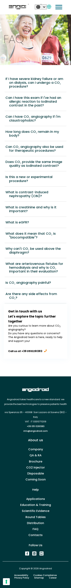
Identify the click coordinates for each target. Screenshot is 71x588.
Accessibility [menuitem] (21, 575)
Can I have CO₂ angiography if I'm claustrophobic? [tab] (34, 118)
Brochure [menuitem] (35, 461)
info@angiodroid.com (35, 431)
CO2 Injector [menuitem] (35, 467)
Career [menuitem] (53, 578)
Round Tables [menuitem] (35, 517)
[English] (41, 6)
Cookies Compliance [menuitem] (45, 575)
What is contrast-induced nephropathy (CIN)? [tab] (28, 194)
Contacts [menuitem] (35, 535)
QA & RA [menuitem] (35, 455)
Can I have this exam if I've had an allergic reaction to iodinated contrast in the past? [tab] (35, 101)
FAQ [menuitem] (35, 529)
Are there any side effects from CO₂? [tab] (33, 296)
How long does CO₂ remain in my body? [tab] (34, 133)
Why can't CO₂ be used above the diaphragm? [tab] (35, 250)
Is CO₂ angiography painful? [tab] (30, 282)
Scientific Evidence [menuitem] (35, 511)
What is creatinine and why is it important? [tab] (32, 209)
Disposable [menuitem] (35, 473)
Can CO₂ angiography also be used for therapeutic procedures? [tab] (36, 148)
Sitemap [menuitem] (39, 578)
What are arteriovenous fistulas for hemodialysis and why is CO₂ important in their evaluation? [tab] (36, 267)
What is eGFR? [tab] (19, 222)
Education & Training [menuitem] (35, 505)
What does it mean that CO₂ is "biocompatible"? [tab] (32, 235)
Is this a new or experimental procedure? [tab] (30, 179)
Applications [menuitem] (35, 499)
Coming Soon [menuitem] (35, 479)
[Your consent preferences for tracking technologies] (6, 581)
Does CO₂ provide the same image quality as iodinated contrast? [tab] (35, 163)
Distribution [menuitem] (35, 523)
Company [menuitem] (35, 449)
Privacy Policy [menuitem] (21, 578)
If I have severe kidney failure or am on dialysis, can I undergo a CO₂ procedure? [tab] (36, 82)
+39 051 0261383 (35, 426)
